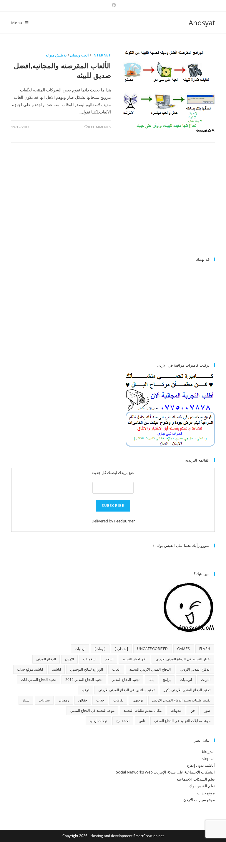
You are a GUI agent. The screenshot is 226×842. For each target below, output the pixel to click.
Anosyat (202, 22)
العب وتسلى (79, 55)
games (183, 648)
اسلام (109, 658)
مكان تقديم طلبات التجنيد (142, 710)
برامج (167, 679)
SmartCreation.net (148, 835)
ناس (142, 720)
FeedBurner (124, 521)
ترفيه (85, 689)
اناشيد (56, 669)
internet (101, 55)
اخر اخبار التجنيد (134, 658)
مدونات (176, 710)
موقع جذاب (206, 793)
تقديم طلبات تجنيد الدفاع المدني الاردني (181, 700)
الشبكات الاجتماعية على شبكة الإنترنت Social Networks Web (165, 772)
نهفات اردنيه (98, 720)
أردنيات (80, 648)
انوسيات (186, 679)
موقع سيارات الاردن (199, 799)
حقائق (82, 700)
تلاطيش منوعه (56, 55)
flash (204, 648)
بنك (151, 679)
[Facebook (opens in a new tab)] (113, 5)
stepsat (208, 758)
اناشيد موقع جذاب (30, 669)
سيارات (44, 700)
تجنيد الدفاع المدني (125, 679)
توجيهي (137, 700)
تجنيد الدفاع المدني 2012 (83, 679)
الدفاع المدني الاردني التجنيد (150, 669)
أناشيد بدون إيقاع (201, 765)
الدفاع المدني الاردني (195, 669)
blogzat (208, 751)
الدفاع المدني (46, 658)
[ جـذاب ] (121, 648)
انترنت (205, 679)
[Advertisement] (165, 202)
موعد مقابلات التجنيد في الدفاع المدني (182, 720)
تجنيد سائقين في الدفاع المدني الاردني (126, 689)
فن (192, 710)
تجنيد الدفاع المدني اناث (38, 679)
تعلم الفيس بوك (202, 785)
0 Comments (99, 127)
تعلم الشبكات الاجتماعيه (196, 779)
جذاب (100, 700)
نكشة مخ (122, 720)
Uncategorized (152, 648)
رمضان (64, 700)
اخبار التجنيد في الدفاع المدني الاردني (182, 658)
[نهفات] (100, 648)
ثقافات (118, 700)
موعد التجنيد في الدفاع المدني (92, 710)
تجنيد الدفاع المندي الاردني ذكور (187, 689)
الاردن (69, 658)
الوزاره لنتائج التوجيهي (86, 669)
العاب (116, 669)
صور (207, 710)
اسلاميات (89, 658)
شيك (25, 700)
